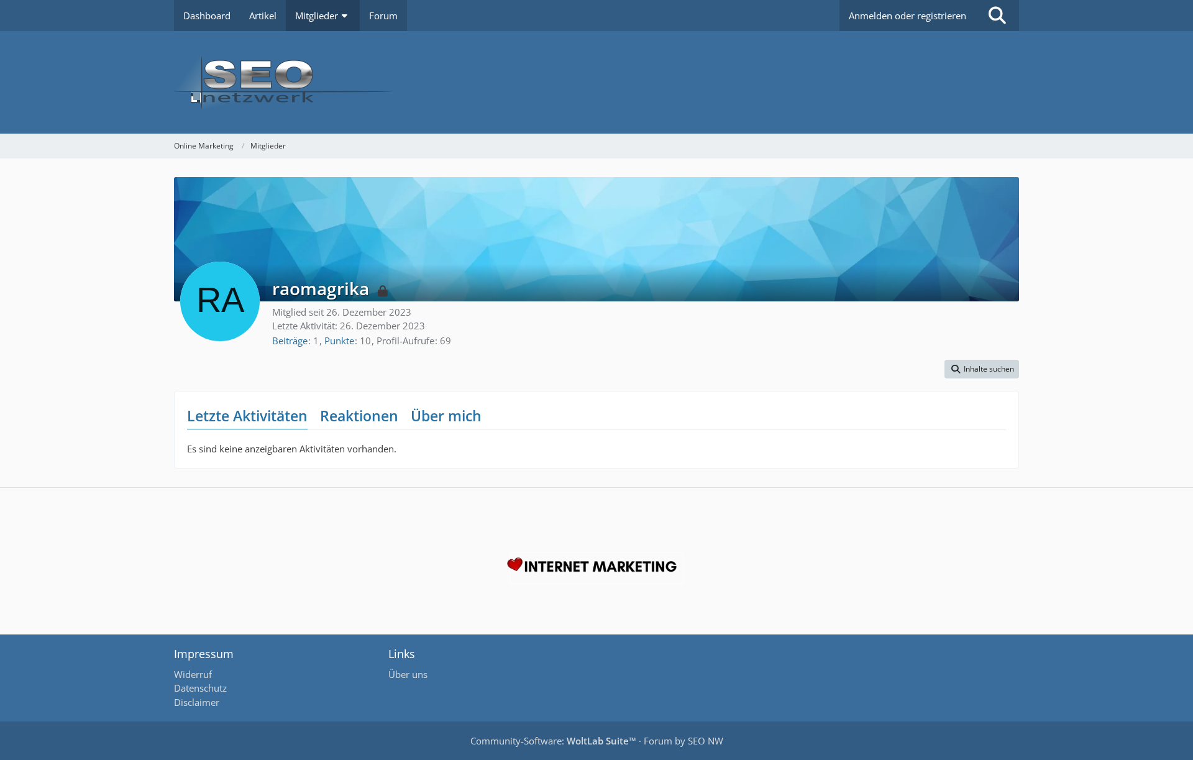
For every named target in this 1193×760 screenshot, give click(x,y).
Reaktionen (359, 416)
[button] (981, 369)
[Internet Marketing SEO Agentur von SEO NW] (596, 568)
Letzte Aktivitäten (247, 416)
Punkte (339, 340)
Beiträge (290, 340)
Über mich (446, 416)
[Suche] (997, 15)
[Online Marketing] (596, 82)
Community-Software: (553, 741)
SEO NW (705, 741)
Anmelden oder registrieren (907, 15)
